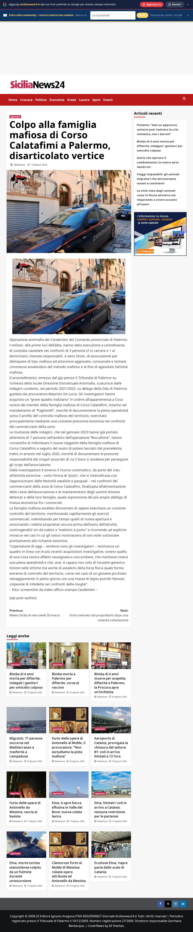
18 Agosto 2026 (119, 761)
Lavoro (84, 100)
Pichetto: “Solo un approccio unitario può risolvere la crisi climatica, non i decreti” (157, 129)
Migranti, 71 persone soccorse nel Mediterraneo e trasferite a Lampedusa (25, 747)
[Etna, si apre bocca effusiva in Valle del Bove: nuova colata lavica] (69, 784)
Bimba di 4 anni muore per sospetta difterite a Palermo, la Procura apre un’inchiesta (110, 683)
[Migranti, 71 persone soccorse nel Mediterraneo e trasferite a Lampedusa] (26, 720)
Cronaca (26, 100)
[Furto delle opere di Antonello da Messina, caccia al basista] (26, 784)
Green (71, 100)
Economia (57, 100)
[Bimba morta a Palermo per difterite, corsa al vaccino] (69, 655)
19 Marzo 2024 (39, 164)
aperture (15, 116)
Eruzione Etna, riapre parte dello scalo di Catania (111, 867)
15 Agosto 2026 (119, 876)
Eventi (108, 100)
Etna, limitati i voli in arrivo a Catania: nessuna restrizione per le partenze (110, 809)
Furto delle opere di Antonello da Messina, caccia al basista (25, 809)
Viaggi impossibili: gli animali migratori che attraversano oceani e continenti (158, 178)
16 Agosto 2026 (77, 885)
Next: (99, 615)
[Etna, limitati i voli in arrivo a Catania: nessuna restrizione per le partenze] (111, 784)
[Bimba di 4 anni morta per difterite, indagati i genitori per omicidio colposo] (26, 655)
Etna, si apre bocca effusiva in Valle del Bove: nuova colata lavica (67, 809)
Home (12, 100)
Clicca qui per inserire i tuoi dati (166, 15)
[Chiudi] (188, 4)
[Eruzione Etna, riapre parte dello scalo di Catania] (111, 844)
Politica (41, 100)
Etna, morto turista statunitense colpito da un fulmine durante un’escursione (25, 872)
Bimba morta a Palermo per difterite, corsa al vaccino (65, 681)
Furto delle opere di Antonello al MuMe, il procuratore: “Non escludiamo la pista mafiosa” (68, 747)
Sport (96, 100)
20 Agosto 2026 (119, 696)
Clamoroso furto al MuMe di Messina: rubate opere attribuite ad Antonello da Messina (69, 872)
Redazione (19, 164)
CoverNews (96, 926)
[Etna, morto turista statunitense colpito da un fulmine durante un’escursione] (26, 844)
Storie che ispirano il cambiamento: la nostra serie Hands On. (158, 162)
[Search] (184, 98)
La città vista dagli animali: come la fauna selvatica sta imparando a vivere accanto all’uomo (157, 197)
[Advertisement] (96, 48)
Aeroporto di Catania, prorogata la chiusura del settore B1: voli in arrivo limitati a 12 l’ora (111, 747)
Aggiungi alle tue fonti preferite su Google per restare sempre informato (62, 4)
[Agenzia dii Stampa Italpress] (160, 233)
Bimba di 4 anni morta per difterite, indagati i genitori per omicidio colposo (26, 681)
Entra (142, 15)
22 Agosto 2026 (34, 692)
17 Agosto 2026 (34, 821)
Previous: (34, 612)
